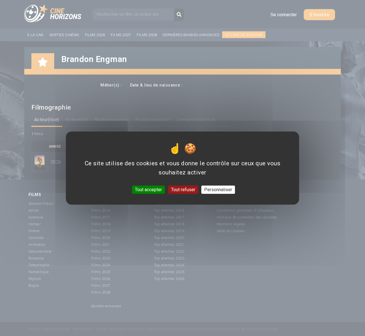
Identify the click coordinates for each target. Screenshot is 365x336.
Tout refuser (183, 189)
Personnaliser (218, 189)
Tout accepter (148, 189)
